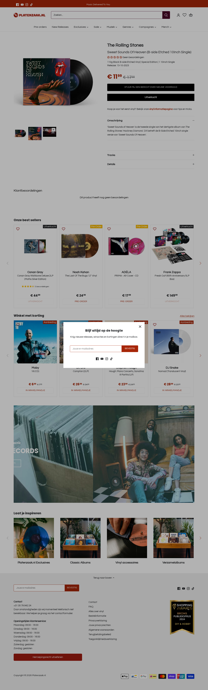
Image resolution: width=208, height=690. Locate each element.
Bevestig (130, 349)
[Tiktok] (111, 358)
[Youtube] (102, 358)
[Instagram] (106, 358)
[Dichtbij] (140, 326)
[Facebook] (97, 358)
